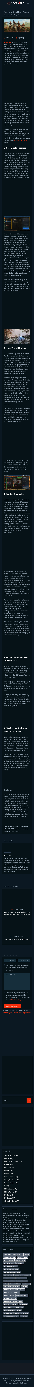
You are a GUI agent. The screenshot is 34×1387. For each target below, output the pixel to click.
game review (8, 1292)
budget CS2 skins (9, 1278)
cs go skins (26, 1283)
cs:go (19, 1281)
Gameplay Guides (10, 1180)
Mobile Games (9, 1192)
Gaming (16, 1292)
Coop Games (8, 1165)
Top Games (24, 1316)
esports (24, 1286)
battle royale (8, 1260)
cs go (25, 1281)
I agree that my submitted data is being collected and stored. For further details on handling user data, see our (18, 996)
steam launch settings (11, 1316)
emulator (16, 1286)
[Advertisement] (17, 84)
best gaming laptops (10, 1266)
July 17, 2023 (10, 38)
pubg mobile (23, 1304)
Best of (6, 1159)
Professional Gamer (10, 1301)
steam (19, 1310)
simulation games (9, 1310)
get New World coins (21, 140)
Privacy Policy (16, 1000)
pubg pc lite (8, 1307)
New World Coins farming (14, 829)
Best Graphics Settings (11, 1269)
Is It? (6, 1186)
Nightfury (20, 38)
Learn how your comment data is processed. (17, 1013)
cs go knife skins (15, 1283)
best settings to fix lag (22, 1275)
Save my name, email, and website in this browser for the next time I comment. (17, 967)
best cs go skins (20, 1260)
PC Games (8, 1198)
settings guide (18, 1307)
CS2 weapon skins (9, 1281)
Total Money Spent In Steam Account (17, 939)
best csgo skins (9, 1263)
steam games (8, 1313)
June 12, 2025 (18, 909)
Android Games (22, 1257)
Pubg (20, 1301)
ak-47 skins (7, 1254)
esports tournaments (11, 1289)
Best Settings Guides (11, 1162)
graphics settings (21, 1295)
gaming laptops (9, 1295)
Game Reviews (9, 1177)
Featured (7, 1174)
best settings (8, 1275)
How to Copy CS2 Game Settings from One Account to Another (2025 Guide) (17, 913)
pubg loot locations (10, 1304)
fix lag (22, 1289)
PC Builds (7, 1195)
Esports (7, 1171)
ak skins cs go (17, 1254)
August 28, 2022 (17, 936)
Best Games (19, 1263)
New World (7, 42)
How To (6, 1298)
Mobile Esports (9, 1189)
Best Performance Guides (12, 1272)
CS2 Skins (7, 1168)
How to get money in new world (16, 826)
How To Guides (9, 1183)
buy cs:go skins (21, 1278)
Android (26, 1254)
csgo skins (7, 1286)
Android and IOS (9, 1156)
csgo (5, 1283)
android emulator (9, 1257)
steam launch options (21, 1313)
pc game (13, 1298)
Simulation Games (10, 1201)
